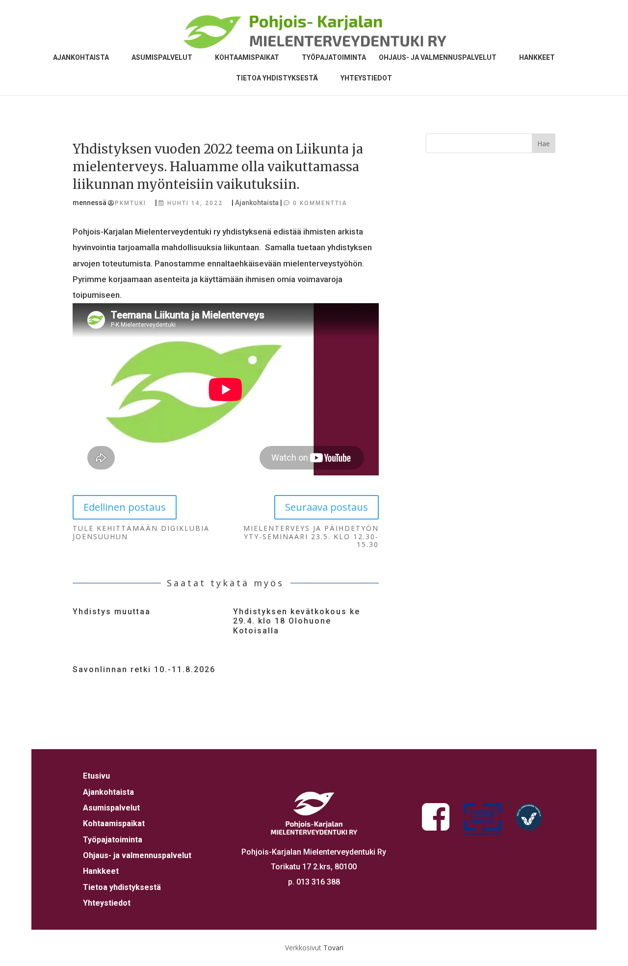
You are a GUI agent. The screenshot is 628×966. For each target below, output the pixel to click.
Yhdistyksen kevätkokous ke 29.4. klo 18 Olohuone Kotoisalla (296, 621)
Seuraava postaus (326, 507)
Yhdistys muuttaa (112, 611)
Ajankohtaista (81, 57)
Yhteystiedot (366, 78)
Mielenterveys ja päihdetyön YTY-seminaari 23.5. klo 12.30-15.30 (311, 536)
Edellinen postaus (124, 507)
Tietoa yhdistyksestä (277, 78)
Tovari (333, 947)
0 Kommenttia (320, 203)
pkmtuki (130, 203)
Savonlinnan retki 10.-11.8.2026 (144, 669)
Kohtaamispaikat (247, 57)
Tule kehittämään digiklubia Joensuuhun (141, 532)
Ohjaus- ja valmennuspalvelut (438, 57)
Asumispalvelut (161, 57)
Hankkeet (537, 57)
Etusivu (96, 776)
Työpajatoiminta (334, 57)
